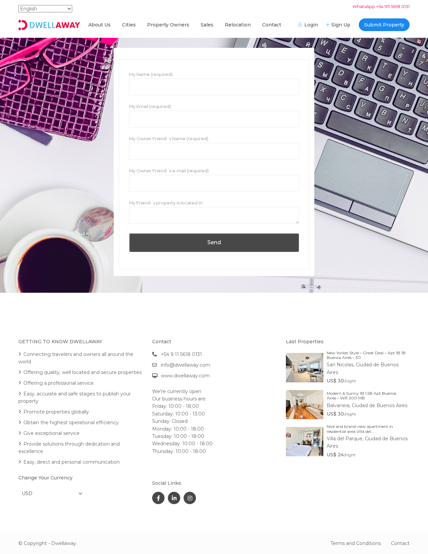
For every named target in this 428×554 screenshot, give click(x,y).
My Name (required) (151, 74)
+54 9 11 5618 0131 (181, 354)
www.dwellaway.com (185, 376)
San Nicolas (340, 365)
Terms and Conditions (355, 543)
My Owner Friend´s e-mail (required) (169, 170)
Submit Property (384, 25)
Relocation (238, 25)
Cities (129, 25)
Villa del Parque (344, 439)
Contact (271, 25)
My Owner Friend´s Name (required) (168, 138)
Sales (207, 25)
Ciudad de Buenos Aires (379, 405)
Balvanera (338, 405)
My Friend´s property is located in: (166, 202)
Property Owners (168, 25)
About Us (99, 25)
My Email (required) (150, 106)
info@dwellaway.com (185, 365)
